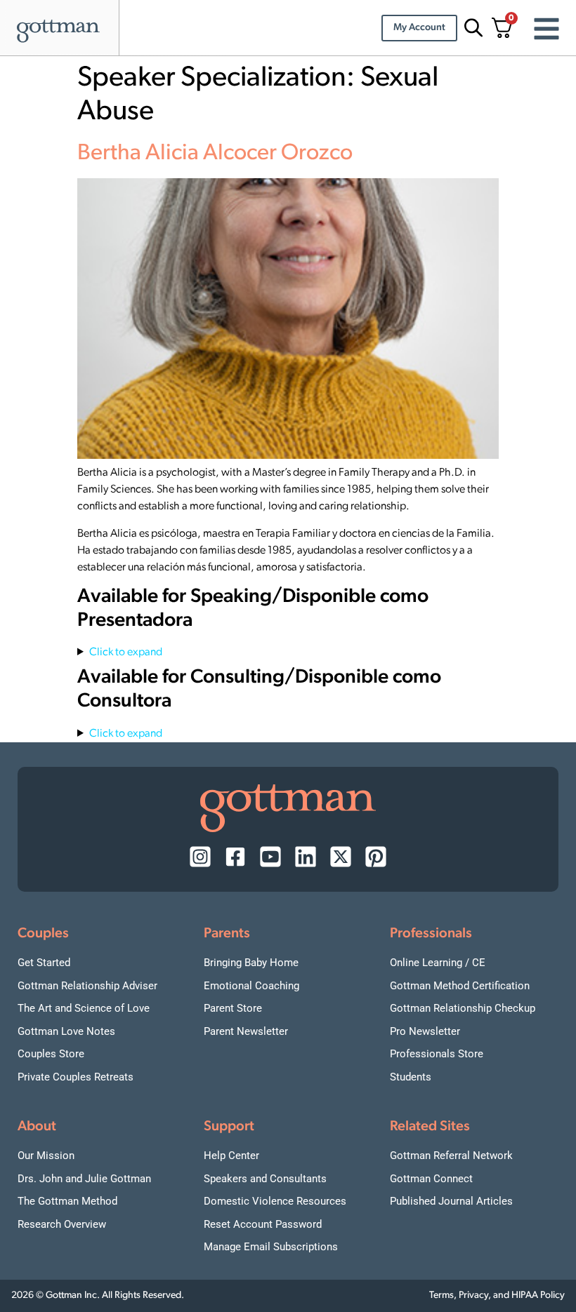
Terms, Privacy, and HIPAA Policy (497, 1295)
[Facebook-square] (235, 856)
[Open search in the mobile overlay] (471, 27)
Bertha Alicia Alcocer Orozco (215, 153)
